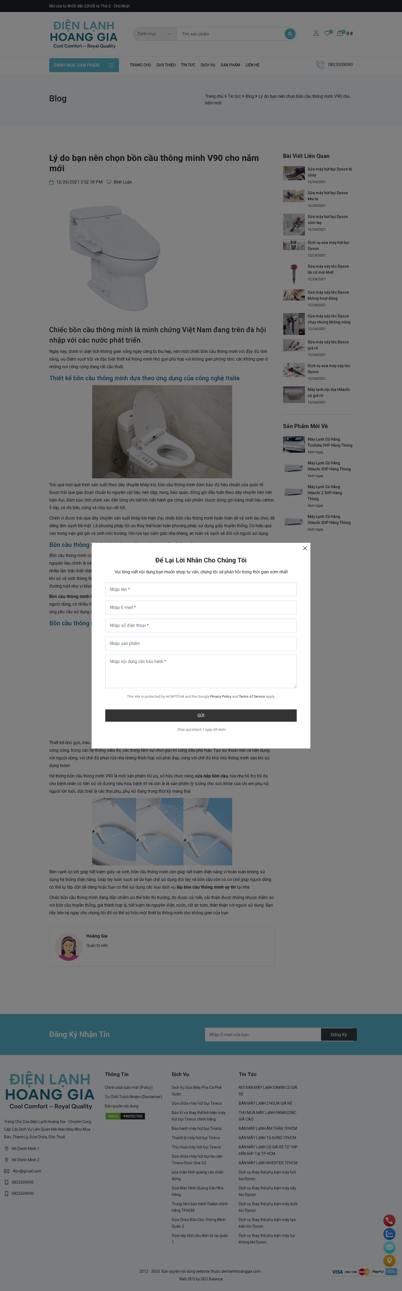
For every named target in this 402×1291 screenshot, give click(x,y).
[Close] (304, 548)
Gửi (201, 715)
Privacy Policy (220, 696)
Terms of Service (252, 696)
